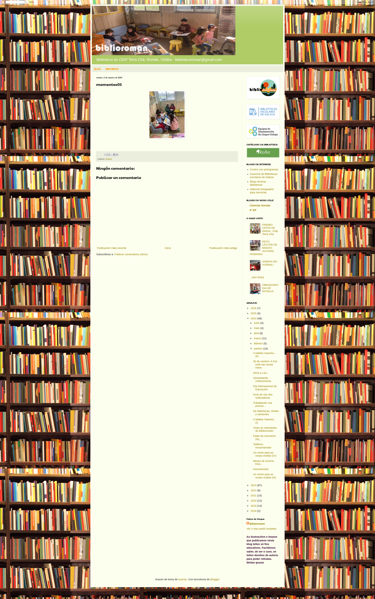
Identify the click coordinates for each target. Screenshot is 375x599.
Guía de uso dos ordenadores (262, 396)
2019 (254, 505)
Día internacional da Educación (265, 388)
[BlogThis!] (108, 154)
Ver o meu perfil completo (261, 528)
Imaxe (109, 159)
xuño (257, 323)
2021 (254, 495)
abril (257, 333)
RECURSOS (112, 69)
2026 (254, 308)
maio (257, 328)
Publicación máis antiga (223, 248)
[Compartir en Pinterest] (117, 154)
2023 (254, 485)
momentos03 (260, 469)
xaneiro (258, 348)
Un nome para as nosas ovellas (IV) (264, 454)
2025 (254, 313)
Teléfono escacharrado (262, 446)
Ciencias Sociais (260, 205)
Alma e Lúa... (261, 372)
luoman (182, 579)
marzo (258, 338)
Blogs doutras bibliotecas (258, 183)
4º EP (253, 210)
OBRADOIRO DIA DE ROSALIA (270, 288)
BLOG (97, 69)
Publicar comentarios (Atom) (131, 254)
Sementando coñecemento (262, 380)
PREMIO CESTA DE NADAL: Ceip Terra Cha (270, 229)
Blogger (214, 579)
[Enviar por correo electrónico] (105, 154)
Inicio (168, 248)
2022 (254, 490)
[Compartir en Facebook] (114, 154)
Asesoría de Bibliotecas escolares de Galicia (263, 176)
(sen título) (258, 277)
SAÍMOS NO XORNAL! (269, 263)
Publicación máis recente (111, 248)
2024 (254, 318)
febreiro (259, 343)
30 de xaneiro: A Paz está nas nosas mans (265, 364)
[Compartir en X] (111, 154)
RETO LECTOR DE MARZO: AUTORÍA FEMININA (263, 248)
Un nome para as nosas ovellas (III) (264, 476)
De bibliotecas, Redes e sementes (266, 413)
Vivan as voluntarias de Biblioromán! (265, 429)
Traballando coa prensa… (262, 404)
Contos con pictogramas (264, 169)
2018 (254, 510)
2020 (254, 500)
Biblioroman (257, 523)
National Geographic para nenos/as (262, 191)
